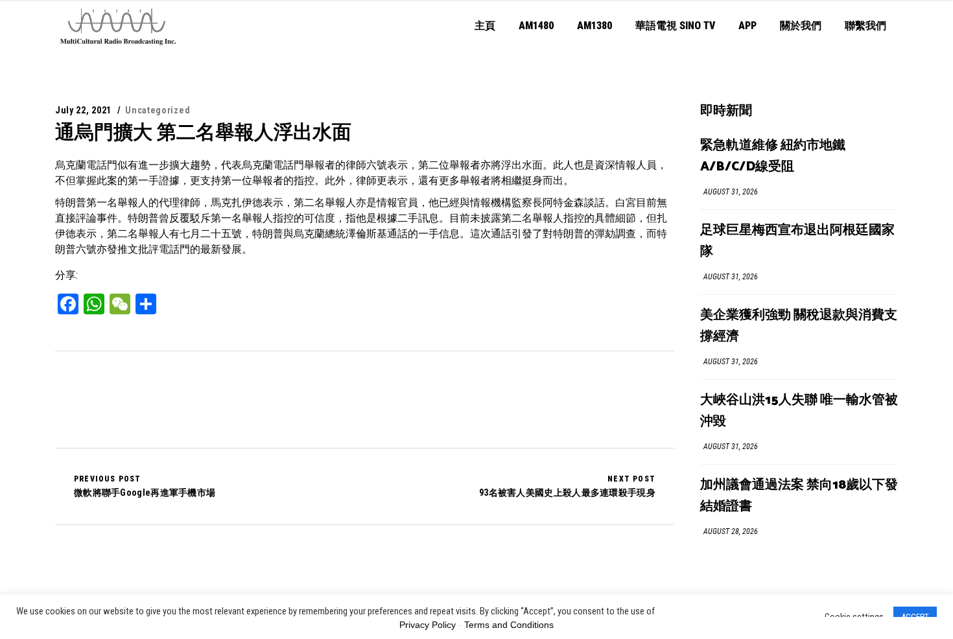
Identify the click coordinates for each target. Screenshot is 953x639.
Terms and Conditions (509, 625)
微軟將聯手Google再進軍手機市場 (144, 486)
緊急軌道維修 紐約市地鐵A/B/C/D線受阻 (772, 156)
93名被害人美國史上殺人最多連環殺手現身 (567, 486)
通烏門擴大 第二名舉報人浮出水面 (203, 132)
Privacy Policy (427, 625)
